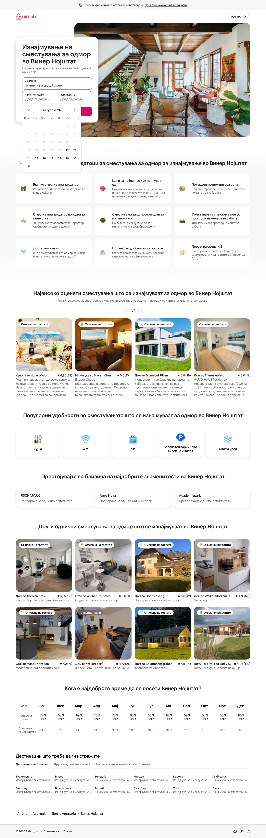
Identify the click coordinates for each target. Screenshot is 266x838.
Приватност (51, 831)
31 (28, 166)
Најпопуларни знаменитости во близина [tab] (123, 764)
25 (36, 158)
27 (51, 158)
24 (28, 158)
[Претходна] (126, 310)
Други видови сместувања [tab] (72, 764)
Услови (67, 831)
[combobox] (57, 85)
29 (67, 158)
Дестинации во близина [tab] (32, 764)
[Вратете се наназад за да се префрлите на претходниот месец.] (29, 110)
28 (59, 158)
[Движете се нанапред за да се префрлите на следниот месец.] (74, 110)
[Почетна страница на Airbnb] (26, 16)
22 (67, 150)
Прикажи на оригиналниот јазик (166, 5)
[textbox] (39, 99)
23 (74, 150)
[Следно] (140, 310)
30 (75, 158)
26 (44, 158)
